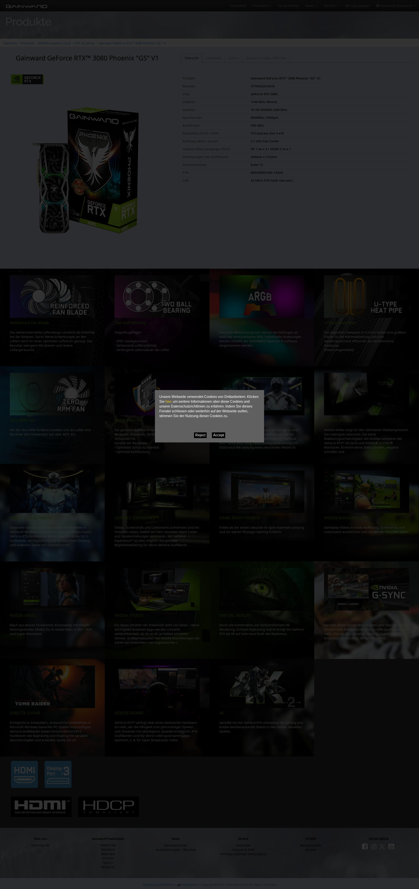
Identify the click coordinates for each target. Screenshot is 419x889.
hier (168, 401)
